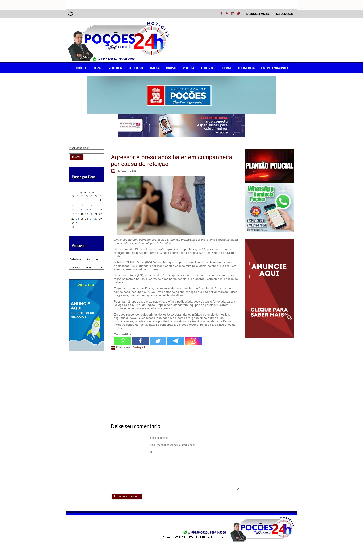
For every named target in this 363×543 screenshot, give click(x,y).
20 (91, 214)
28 (95, 218)
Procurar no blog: (79, 148)
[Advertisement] (174, 386)
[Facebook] (140, 341)
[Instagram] (193, 341)
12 (86, 209)
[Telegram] (175, 341)
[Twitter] (158, 341)
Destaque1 (139, 347)
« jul (71, 227)
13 (91, 209)
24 (77, 218)
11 (82, 209)
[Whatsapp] (122, 341)
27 (91, 218)
